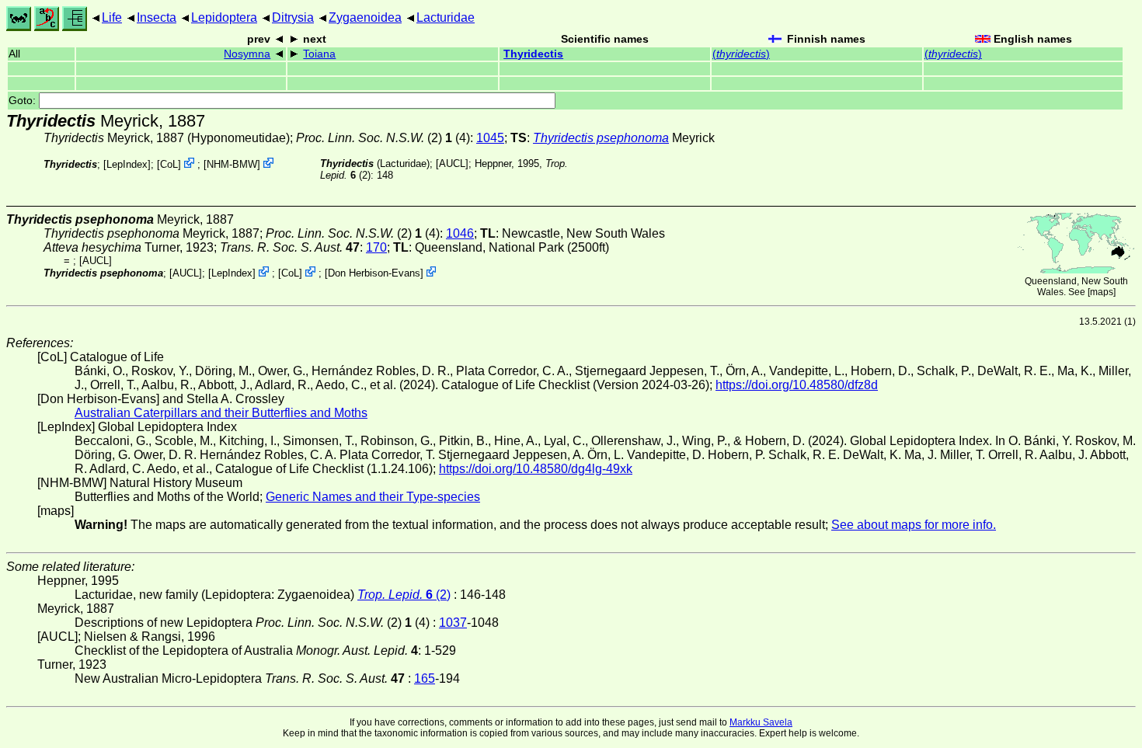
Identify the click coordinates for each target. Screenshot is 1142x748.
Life (112, 17)
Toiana (319, 54)
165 (424, 678)
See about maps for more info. (913, 524)
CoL (169, 164)
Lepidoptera (224, 17)
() (741, 54)
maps (1101, 292)
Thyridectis (533, 54)
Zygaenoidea (365, 17)
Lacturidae (445, 17)
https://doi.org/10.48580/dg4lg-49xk (535, 468)
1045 (490, 137)
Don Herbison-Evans (374, 273)
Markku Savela (760, 722)
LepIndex (127, 164)
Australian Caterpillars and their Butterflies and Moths (221, 412)
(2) (404, 594)
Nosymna (247, 54)
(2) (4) (383, 137)
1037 (453, 622)
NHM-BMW (232, 164)
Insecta (156, 17)
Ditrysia (293, 17)
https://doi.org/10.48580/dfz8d (796, 384)
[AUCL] (452, 163)
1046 (460, 233)
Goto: (24, 100)
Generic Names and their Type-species (373, 496)
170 (376, 247)
